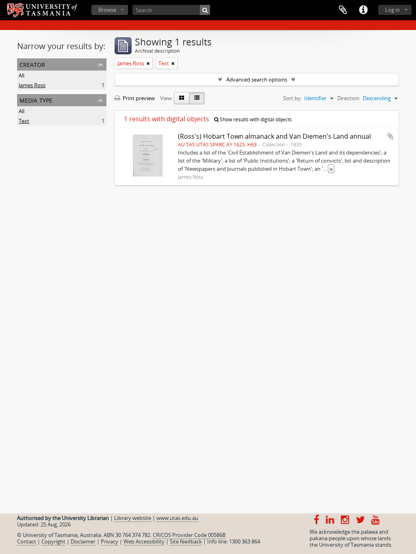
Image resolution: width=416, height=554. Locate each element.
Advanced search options (256, 79)
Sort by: (292, 98)
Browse (107, 9)
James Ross (32, 85)
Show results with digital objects (255, 119)
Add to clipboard (390, 136)
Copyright (53, 541)
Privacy (109, 541)
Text (24, 121)
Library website (132, 518)
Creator (32, 63)
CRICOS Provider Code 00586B (189, 535)
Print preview (138, 98)
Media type (36, 99)
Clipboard (343, 10)
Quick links (363, 10)
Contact (26, 541)
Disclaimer (83, 541)
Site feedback (186, 541)
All (21, 75)
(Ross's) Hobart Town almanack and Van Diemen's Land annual (274, 136)
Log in (392, 9)
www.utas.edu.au (177, 518)
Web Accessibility (144, 541)
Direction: (348, 98)
